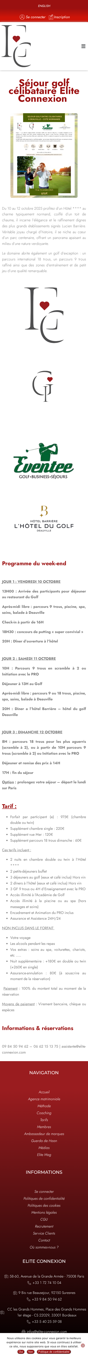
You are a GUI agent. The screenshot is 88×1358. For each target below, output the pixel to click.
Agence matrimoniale (44, 1099)
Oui (21, 1351)
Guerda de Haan (44, 1140)
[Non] (83, 1345)
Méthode (44, 1106)
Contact (44, 1240)
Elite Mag (44, 1154)
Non (30, 1351)
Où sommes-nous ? (44, 1247)
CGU (44, 1219)
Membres (44, 1127)
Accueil (44, 1092)
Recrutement (44, 1226)
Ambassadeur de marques (44, 1133)
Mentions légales (44, 1212)
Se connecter (44, 1191)
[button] (83, 46)
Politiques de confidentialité (44, 1198)
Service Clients (44, 1233)
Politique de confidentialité (53, 1351)
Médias (44, 1147)
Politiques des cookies (44, 1205)
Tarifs (44, 1120)
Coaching (44, 1113)
